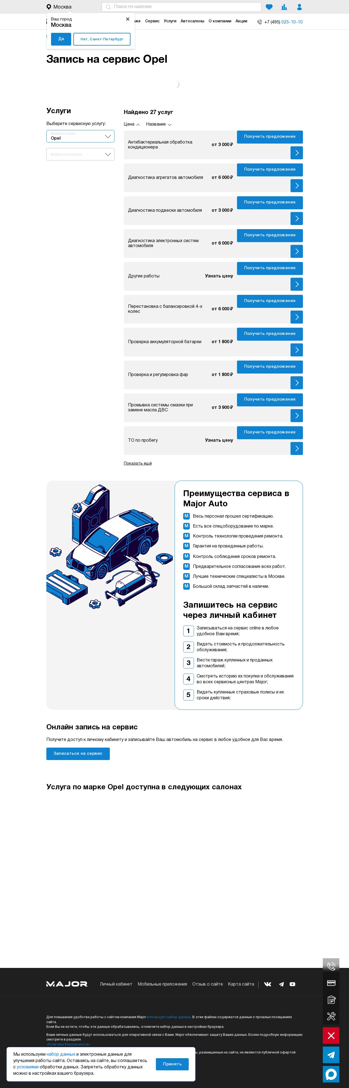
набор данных (61, 1055)
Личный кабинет (116, 984)
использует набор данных (169, 1017)
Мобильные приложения (162, 984)
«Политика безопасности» (68, 1044)
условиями (28, 1067)
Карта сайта (241, 984)
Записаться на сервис (78, 754)
